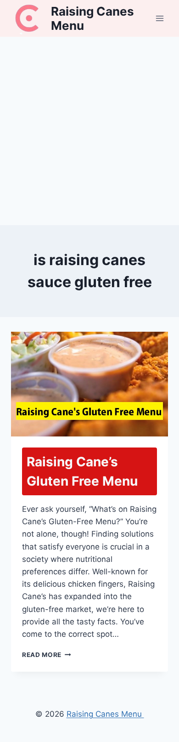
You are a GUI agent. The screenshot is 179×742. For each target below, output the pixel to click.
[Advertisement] (89, 131)
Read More (46, 654)
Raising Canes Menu (105, 714)
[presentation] (89, 384)
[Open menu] (159, 18)
